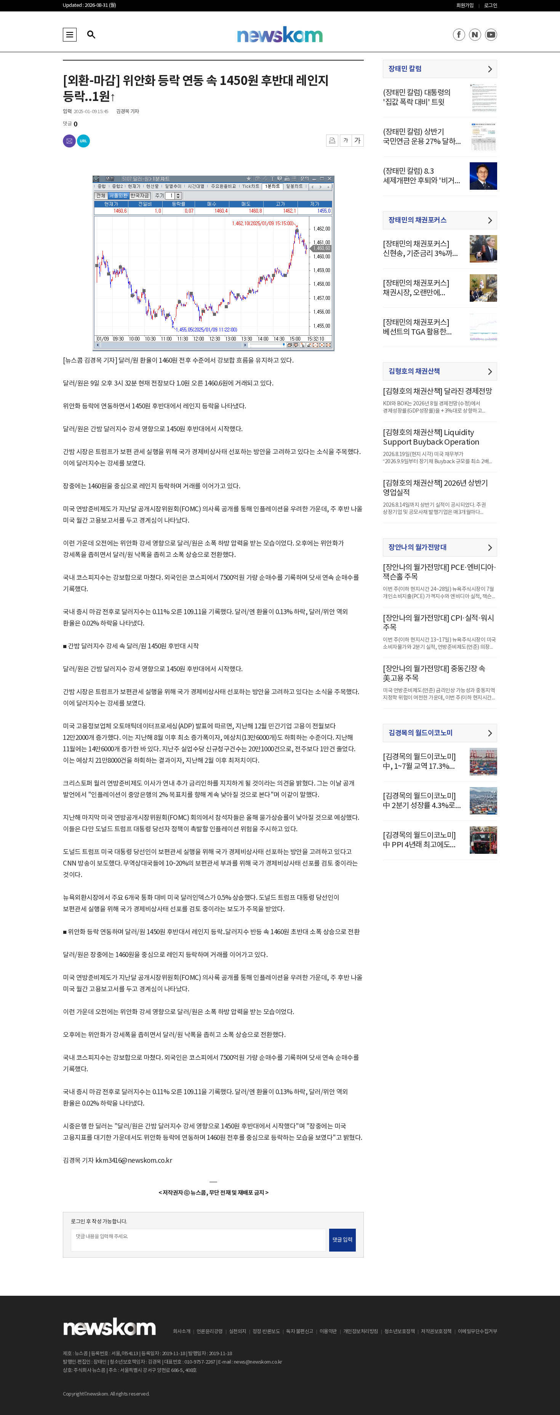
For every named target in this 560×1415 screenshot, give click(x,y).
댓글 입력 (343, 1240)
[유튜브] (491, 35)
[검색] (91, 35)
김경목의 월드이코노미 (421, 733)
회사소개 (181, 1332)
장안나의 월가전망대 (417, 547)
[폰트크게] (358, 140)
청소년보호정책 (399, 1332)
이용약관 (328, 1332)
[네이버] (475, 35)
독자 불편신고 (300, 1332)
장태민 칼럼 (405, 69)
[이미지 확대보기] (324, 184)
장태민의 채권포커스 (417, 220)
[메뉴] (70, 35)
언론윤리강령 (210, 1332)
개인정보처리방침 (360, 1332)
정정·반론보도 (266, 1332)
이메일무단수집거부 (478, 1332)
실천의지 (237, 1332)
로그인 (491, 6)
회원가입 (465, 6)
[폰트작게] (346, 140)
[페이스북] (459, 35)
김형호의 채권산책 (414, 371)
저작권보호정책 (436, 1332)
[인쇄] (332, 140)
